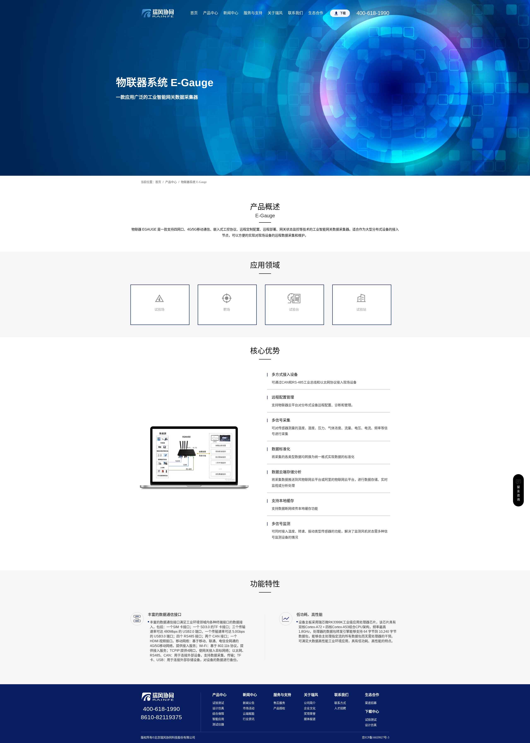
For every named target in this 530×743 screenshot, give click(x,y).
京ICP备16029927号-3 (375, 737)
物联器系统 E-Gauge (194, 182)
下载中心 (372, 712)
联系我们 (295, 13)
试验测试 (218, 703)
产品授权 (279, 708)
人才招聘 (340, 708)
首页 (194, 13)
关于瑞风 (275, 13)
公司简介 (310, 703)
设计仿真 (218, 708)
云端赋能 (248, 713)
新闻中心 (230, 13)
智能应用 (218, 719)
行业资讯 (248, 719)
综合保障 (218, 713)
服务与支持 (253, 13)
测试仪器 (218, 724)
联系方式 (340, 703)
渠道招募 (371, 703)
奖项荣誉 (310, 713)
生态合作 (315, 13)
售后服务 (279, 703)
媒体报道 (310, 719)
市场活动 (248, 708)
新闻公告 (248, 703)
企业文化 (310, 708)
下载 (343, 13)
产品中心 (210, 13)
